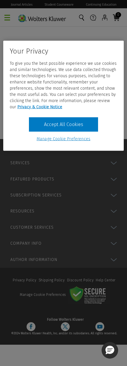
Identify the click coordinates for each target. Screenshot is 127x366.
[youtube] (99, 326)
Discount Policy (80, 280)
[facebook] (31, 326)
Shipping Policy (52, 280)
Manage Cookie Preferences (43, 295)
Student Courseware (59, 5)
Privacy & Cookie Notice (39, 106)
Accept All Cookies (63, 124)
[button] (110, 350)
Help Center (105, 280)
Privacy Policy (24, 280)
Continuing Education (101, 5)
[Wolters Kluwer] (41, 17)
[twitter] (65, 326)
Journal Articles (21, 5)
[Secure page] (89, 295)
